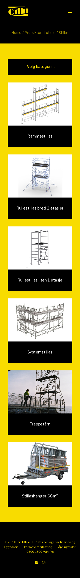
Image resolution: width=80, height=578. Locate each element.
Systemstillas (40, 352)
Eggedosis (11, 547)
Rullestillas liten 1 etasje (40, 280)
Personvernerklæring (38, 547)
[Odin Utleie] (18, 11)
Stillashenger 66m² (40, 496)
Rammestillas (39, 136)
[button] (70, 11)
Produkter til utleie (40, 33)
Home (16, 33)
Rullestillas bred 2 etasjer (40, 208)
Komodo (65, 542)
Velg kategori (39, 66)
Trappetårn (40, 424)
